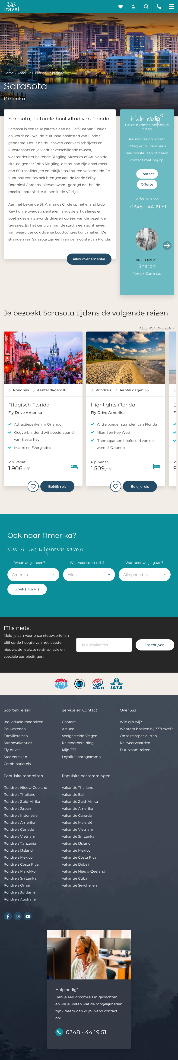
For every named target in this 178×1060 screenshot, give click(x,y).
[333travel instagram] (18, 916)
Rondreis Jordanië (20, 892)
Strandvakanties (18, 743)
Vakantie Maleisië (77, 822)
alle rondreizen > (156, 328)
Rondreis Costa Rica (21, 864)
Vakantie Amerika (77, 808)
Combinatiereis (17, 764)
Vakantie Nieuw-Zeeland (83, 871)
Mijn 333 (69, 750)
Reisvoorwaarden (135, 743)
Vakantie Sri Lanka (78, 836)
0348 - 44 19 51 (148, 207)
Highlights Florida (113, 405)
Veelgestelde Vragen (80, 736)
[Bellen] (159, 6)
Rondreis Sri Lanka (20, 878)
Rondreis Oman (18, 885)
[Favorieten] (120, 6)
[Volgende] (167, 245)
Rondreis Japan (17, 808)
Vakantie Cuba (75, 878)
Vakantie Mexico (76, 850)
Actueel (68, 729)
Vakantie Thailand (78, 787)
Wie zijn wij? (131, 722)
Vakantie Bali (73, 794)
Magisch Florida (29, 405)
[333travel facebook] (8, 916)
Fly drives (12, 750)
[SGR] (98, 683)
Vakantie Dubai (75, 864)
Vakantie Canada (77, 815)
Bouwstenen (15, 729)
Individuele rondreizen (23, 722)
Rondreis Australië (20, 899)
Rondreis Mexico (18, 857)
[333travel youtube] (28, 916)
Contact (147, 174)
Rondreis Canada (19, 829)
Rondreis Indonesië (21, 815)
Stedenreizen (15, 757)
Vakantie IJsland (76, 843)
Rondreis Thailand (20, 794)
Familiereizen (16, 736)
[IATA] (116, 683)
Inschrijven (155, 645)
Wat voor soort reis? (87, 562)
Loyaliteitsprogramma (81, 757)
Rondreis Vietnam (19, 836)
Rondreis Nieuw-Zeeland (25, 787)
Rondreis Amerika (19, 822)
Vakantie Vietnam (77, 829)
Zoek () (27, 589)
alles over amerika (89, 259)
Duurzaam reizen (135, 750)
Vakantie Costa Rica (79, 857)
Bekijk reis (57, 486)
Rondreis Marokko (19, 871)
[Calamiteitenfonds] (80, 683)
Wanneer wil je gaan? (144, 562)
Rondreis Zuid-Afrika (22, 801)
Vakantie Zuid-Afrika (80, 801)
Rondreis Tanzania (20, 843)
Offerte (147, 184)
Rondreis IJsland (18, 850)
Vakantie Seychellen (79, 885)
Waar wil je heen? (29, 562)
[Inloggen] (133, 6)
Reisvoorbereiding (78, 743)
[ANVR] (62, 683)
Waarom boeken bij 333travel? (146, 729)
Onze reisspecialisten (138, 736)
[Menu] (171, 6)
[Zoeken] (146, 6)
